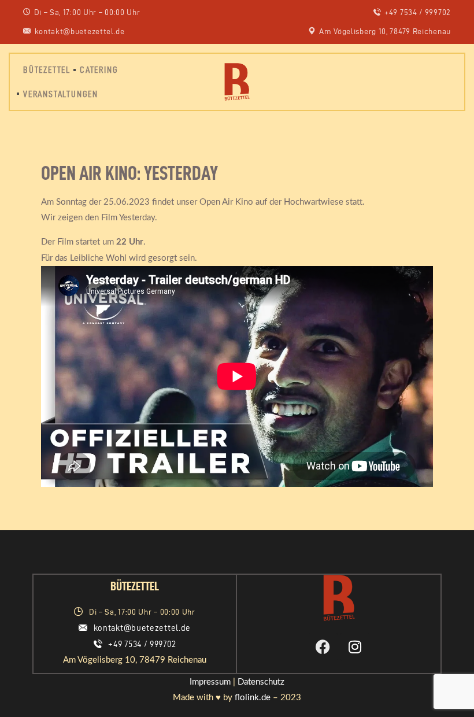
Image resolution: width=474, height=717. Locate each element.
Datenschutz (261, 682)
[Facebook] (323, 647)
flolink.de (253, 697)
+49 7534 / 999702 (142, 644)
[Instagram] (354, 647)
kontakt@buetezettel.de (142, 628)
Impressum (210, 682)
